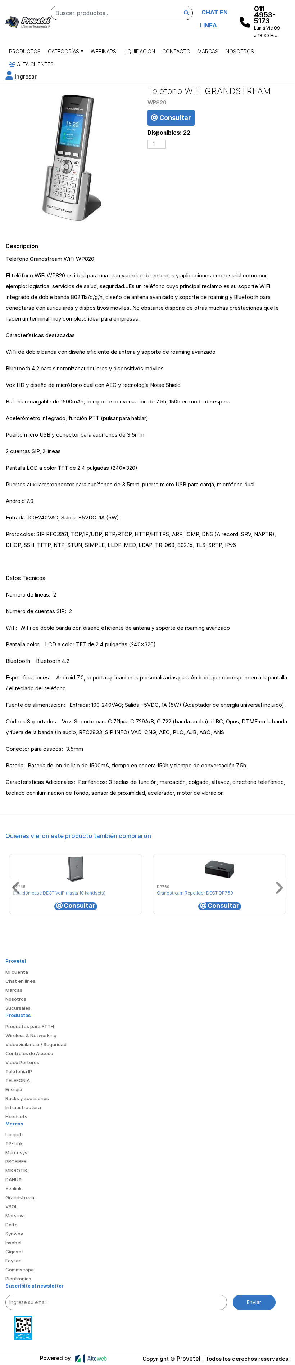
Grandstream (20, 1197)
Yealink (13, 1188)
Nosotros (240, 51)
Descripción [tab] (22, 246)
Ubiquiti (14, 1134)
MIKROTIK (16, 1170)
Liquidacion (139, 51)
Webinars (103, 51)
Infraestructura (23, 1107)
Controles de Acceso (29, 1053)
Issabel (13, 1242)
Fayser (13, 1260)
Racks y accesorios (27, 1098)
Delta (11, 1224)
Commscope (19, 1269)
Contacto (176, 51)
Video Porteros (22, 1062)
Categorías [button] (63, 51)
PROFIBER (16, 1161)
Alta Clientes (34, 64)
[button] (21, 76)
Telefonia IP (18, 1071)
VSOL (11, 1206)
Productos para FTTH (29, 1026)
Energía (13, 1089)
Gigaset (14, 1251)
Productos (25, 51)
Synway (14, 1233)
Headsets (16, 1116)
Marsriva (15, 1215)
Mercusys (16, 1152)
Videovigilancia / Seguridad (36, 1044)
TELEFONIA (17, 1080)
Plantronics (18, 1278)
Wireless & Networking (30, 1035)
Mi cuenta (16, 972)
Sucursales (18, 1008)
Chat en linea (20, 981)
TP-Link (14, 1143)
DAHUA (13, 1179)
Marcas (208, 51)
